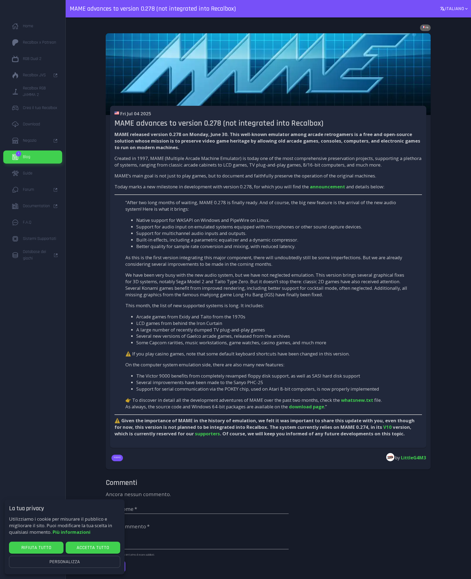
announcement (327, 186)
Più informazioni (71, 532)
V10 (387, 427)
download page (306, 406)
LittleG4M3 (413, 457)
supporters (207, 433)
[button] (32, 26)
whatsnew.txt (357, 400)
